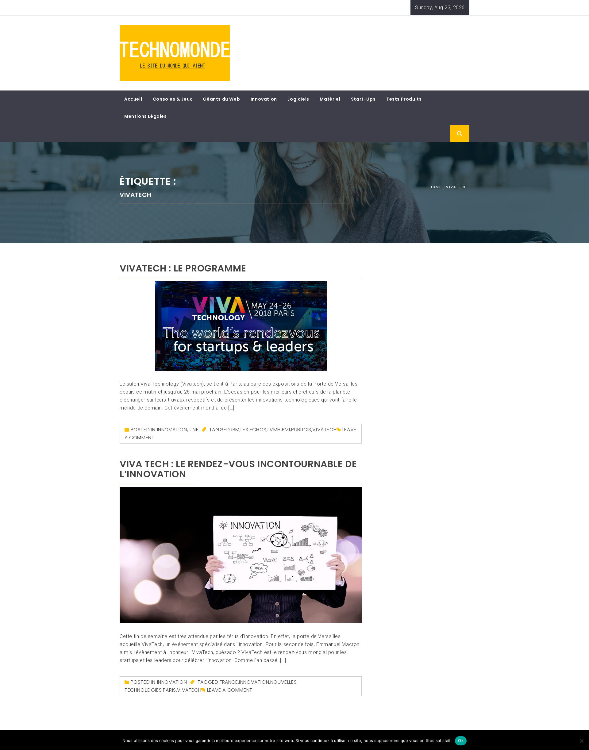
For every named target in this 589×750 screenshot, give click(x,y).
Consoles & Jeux (172, 99)
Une (194, 429)
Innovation (264, 99)
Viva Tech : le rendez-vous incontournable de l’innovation (238, 469)
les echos (253, 429)
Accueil (133, 99)
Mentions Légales (145, 116)
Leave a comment (229, 690)
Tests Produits (404, 99)
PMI (286, 429)
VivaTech (324, 429)
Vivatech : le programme (183, 268)
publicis (301, 429)
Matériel (330, 99)
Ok (461, 740)
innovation (254, 682)
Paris (169, 690)
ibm (235, 429)
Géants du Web (221, 99)
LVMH (274, 429)
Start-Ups (363, 99)
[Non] (581, 741)
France (229, 682)
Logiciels (298, 99)
